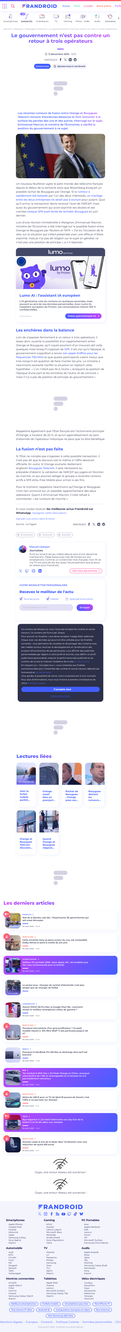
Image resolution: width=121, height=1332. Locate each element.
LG (47, 1255)
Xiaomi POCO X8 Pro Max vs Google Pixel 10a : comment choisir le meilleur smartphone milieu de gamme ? (52, 1008)
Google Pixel (15, 1227)
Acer (86, 1224)
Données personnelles (97, 1322)
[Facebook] (51, 1214)
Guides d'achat (29, 959)
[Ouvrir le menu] (4, 6)
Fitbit (11, 1288)
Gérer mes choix (60, 696)
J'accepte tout (62, 689)
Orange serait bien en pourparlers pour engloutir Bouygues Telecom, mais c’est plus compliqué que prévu (49, 796)
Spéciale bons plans (81, 599)
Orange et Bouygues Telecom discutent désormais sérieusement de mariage (26, 843)
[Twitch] (69, 1214)
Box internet (103, 1309)
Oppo (11, 1235)
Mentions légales (11, 1322)
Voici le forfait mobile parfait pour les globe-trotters (25, 796)
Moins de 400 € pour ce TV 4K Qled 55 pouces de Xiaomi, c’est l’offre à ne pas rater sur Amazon (55, 1098)
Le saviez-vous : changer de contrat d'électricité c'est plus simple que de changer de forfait (53, 986)
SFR (67, 349)
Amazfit (13, 1282)
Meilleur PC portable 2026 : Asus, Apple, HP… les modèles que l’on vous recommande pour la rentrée (55, 963)
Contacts (47, 1322)
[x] (20, 570)
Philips (49, 1260)
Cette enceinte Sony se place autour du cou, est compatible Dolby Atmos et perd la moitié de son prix (54, 941)
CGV (118, 1322)
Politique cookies (36, 683)
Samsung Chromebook (96, 1242)
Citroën (12, 1257)
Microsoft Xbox (54, 1232)
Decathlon (89, 1285)
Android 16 (44, 1309)
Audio (86, 1248)
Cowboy (88, 1282)
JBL (86, 1260)
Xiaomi (12, 1242)
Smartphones (15, 1220)
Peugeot (13, 1265)
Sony (48, 1265)
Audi (11, 1252)
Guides (88, 6)
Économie (27, 534)
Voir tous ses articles (84, 570)
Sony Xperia (15, 1240)
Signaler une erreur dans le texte (35, 518)
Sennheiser (89, 1268)
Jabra (87, 1257)
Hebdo (54, 599)
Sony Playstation (55, 1240)
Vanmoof (89, 1298)
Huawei (12, 1229)
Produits (27, 915)
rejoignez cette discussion (49, 513)
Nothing (88, 1262)
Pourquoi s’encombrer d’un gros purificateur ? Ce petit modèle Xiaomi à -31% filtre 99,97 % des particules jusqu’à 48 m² (55, 1031)
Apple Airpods (91, 1252)
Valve (49, 1242)
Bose (86, 1255)
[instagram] (33, 570)
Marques (18, 29)
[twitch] (27, 570)
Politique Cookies (67, 1322)
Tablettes (50, 1278)
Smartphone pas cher (76, 1303)
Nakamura (89, 1293)
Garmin (12, 1290)
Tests (76, 6)
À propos (32, 1322)
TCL (48, 1268)
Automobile (14, 1248)
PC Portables (90, 1220)
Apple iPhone (15, 1224)
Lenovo (88, 1232)
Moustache (89, 1290)
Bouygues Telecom (36, 29)
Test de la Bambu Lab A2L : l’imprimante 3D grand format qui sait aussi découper (55, 919)
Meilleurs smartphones (23, 1303)
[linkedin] (40, 570)
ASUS (49, 1224)
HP (85, 1237)
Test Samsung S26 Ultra (60, 1315)
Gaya (86, 1288)
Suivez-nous (42, 66)
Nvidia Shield (53, 1237)
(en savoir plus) (82, 661)
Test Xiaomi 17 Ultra (21, 1309)
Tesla (11, 1270)
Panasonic (51, 1257)
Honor (87, 1235)
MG (10, 1262)
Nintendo (51, 1235)
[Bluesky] (81, 1214)
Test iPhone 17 (102, 1303)
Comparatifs (28, 1004)
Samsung (51, 1262)
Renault (13, 1268)
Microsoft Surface (93, 1240)
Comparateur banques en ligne (73, 1309)
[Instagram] (45, 1214)
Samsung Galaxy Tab (57, 1293)
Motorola (13, 1232)
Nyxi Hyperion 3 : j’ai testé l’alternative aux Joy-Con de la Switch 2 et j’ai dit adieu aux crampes (52, 1120)
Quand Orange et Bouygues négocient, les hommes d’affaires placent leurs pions (49, 843)
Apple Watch (15, 1285)
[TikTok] (75, 1214)
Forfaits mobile (50, 1303)
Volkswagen (15, 1273)
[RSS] (57, 1214)
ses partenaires (43, 672)
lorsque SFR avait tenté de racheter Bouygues (57, 211)
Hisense (50, 1252)
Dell (86, 1229)
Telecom (47, 534)
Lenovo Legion (54, 1229)
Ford (11, 1260)
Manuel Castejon (40, 546)
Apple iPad (51, 1282)
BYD (11, 1255)
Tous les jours (31, 599)
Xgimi (49, 1270)
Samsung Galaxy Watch (21, 1296)
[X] (39, 1214)
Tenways (88, 1296)
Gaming (49, 1220)
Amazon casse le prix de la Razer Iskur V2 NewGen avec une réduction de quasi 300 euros (54, 1143)
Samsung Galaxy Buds (95, 1265)
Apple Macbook (92, 1227)
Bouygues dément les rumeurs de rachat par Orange (94, 796)
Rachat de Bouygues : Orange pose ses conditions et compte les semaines (72, 796)
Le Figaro (31, 524)
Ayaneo (50, 1227)
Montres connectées (20, 1278)
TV (45, 1248)
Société (66, 534)
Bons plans (104, 6)
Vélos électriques (93, 1278)
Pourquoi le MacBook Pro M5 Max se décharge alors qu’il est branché (54, 1053)
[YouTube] (63, 1214)
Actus (66, 6)
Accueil (7, 29)
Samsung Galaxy (17, 1237)
